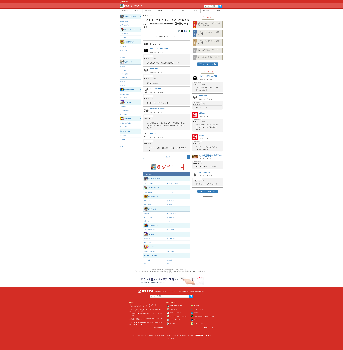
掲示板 (218, 10)
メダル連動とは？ (125, 33)
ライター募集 (199, 335)
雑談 (121, 147)
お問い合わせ (191, 335)
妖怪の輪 (122, 81)
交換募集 (122, 139)
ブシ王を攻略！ (124, 97)
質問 (121, 143)
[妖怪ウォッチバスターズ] (124, 2)
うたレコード (123, 54)
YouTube (207, 335)
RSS (210, 335)
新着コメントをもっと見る (208, 191)
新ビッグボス (123, 50)
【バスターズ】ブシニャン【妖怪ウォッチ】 (209, 33)
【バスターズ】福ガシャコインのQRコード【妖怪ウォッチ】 (209, 50)
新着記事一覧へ (159, 327)
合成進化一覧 (123, 77)
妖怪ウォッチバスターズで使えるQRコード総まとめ (209, 24)
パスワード (123, 37)
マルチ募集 (123, 135)
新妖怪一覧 (123, 46)
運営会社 (176, 335)
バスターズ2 (125, 10)
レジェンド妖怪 (124, 74)
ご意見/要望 (145, 335)
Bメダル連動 (123, 126)
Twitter (204, 335)
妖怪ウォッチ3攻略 (125, 25)
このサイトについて (136, 335)
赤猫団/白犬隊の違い (125, 123)
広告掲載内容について (207, 196)
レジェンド (195, 10)
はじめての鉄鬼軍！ (125, 94)
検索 (220, 6)
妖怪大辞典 (148, 10)
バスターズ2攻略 (124, 21)
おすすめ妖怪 (123, 114)
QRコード (136, 10)
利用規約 (151, 335)
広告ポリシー (170, 335)
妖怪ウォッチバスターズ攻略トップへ (165, 167)
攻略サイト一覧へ (209, 327)
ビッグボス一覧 (124, 70)
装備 (183, 10)
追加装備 (122, 57)
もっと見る (166, 157)
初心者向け (123, 106)
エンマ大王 (171, 10)
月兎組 (160, 10)
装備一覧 (122, 85)
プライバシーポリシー (160, 335)
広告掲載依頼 (183, 335)
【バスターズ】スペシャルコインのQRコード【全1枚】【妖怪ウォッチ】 (209, 57)
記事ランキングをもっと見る (207, 64)
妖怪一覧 (122, 66)
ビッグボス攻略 (124, 110)
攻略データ (206, 10)
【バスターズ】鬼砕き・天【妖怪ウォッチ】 (209, 42)
